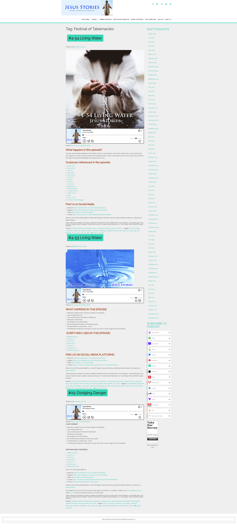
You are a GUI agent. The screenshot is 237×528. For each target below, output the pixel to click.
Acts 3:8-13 (70, 177)
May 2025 (151, 95)
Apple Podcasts (70, 370)
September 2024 (153, 128)
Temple (113, 228)
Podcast (94, 19)
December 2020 (153, 314)
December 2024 (153, 116)
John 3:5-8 (70, 172)
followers (115, 230)
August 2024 (152, 132)
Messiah (122, 501)
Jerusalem (89, 228)
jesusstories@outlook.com (134, 490)
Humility (125, 381)
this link (72, 492)
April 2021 (151, 297)
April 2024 (151, 149)
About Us (168, 19)
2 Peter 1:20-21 (71, 193)
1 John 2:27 (70, 184)
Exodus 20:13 (71, 343)
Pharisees (68, 388)
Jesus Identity (116, 501)
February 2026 (152, 58)
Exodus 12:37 (71, 168)
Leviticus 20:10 (71, 348)
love (103, 505)
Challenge (75, 501)
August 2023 (152, 182)
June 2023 (151, 190)
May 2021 (151, 293)
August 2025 (152, 83)
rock (138, 230)
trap (87, 388)
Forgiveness (111, 381)
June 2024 (151, 141)
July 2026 (151, 38)
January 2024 (152, 161)
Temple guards (107, 383)
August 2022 (152, 231)
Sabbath (112, 505)
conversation (69, 230)
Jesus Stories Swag (150, 19)
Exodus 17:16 (71, 166)
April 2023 (151, 198)
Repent (103, 228)
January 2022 (152, 260)
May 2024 (151, 145)
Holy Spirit (122, 230)
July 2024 (151, 136)
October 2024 (152, 124)
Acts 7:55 (69, 179)
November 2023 (153, 169)
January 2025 (152, 112)
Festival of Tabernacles (78, 228)
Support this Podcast (137, 19)
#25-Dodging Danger (87, 393)
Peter (132, 501)
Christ (130, 228)
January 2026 (152, 62)
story (78, 233)
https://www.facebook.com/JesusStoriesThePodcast (89, 207)
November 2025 (153, 71)
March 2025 (151, 104)
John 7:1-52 (70, 341)
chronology (136, 228)
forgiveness (114, 386)
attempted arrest (135, 383)
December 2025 (153, 66)
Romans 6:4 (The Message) (75, 200)
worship (130, 505)
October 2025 (152, 75)
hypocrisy (132, 381)
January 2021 (152, 310)
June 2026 (151, 42)
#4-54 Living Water (85, 38)
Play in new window (77, 145)
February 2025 (152, 108)
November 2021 (153, 268)
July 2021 (151, 285)
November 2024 (153, 120)
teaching (83, 233)
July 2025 (151, 87)
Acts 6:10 (70, 181)
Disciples (89, 381)
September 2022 (153, 227)
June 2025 (151, 91)
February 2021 (152, 305)
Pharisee (76, 383)
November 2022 (153, 219)
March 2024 (152, 153)
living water (139, 386)
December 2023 (153, 165)
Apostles (74, 381)
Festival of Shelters (86, 230)
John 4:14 (70, 170)
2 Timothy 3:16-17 (72, 191)
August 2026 (152, 33)
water (88, 233)
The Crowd (116, 383)
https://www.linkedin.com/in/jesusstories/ (86, 482)
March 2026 (152, 54)
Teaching (108, 228)
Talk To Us (160, 19)
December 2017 (153, 318)
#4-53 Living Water (85, 237)
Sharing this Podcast (106, 19)
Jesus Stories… (86, 19)
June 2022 (151, 239)
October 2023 (152, 174)
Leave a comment (98, 233)
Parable (128, 501)
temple (83, 388)
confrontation (77, 386)
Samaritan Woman (71, 233)
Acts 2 (69, 195)
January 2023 (152, 211)
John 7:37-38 (71, 197)
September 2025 (153, 79)
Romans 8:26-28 (72, 188)
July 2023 (151, 186)
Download (87, 145)
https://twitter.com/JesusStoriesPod (82, 212)
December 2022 (153, 215)
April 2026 (151, 50)
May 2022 (151, 244)
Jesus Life (133, 230)
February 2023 (152, 206)
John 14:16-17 (71, 175)
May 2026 (151, 46)
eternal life (77, 230)
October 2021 (152, 272)
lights (99, 505)
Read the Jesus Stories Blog (121, 19)
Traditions (119, 228)
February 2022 (152, 256)
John (98, 228)
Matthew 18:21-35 (72, 336)
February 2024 (152, 157)
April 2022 (151, 248)
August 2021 (152, 281)
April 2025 (151, 99)
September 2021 (153, 277)
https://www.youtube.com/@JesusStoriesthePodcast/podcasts (92, 214)
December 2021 (153, 264)
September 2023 (153, 178)
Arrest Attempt (82, 381)
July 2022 (151, 235)
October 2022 (152, 223)
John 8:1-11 (70, 345)
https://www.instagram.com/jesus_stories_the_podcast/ (90, 210)
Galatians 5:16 (71, 186)
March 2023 (152, 202)
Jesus (94, 228)
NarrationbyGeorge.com (128, 519)
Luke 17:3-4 (70, 339)
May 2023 (151, 194)
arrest (127, 383)
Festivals (109, 230)
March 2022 (152, 252)
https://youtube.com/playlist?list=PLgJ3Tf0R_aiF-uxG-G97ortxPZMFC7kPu (95, 365)
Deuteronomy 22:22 (73, 350)
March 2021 (151, 301)
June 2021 (151, 289)
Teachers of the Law (85, 383)
